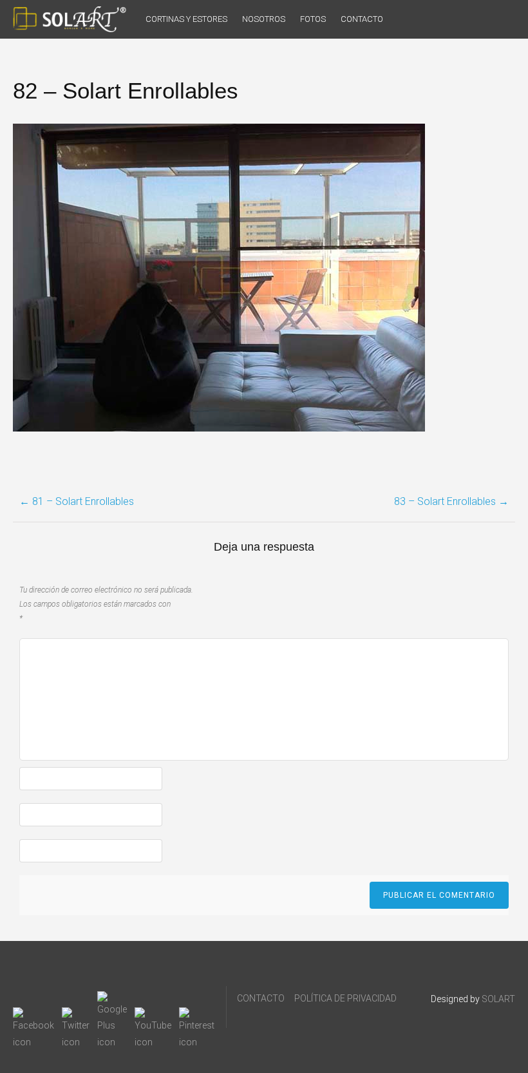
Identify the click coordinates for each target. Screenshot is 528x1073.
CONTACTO (362, 19)
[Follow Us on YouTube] (153, 1015)
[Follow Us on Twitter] (76, 1015)
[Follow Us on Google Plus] (112, 999)
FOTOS (313, 19)
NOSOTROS (263, 19)
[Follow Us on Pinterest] (196, 1015)
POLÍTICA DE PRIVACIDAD (345, 998)
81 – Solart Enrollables (76, 501)
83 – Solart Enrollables (451, 501)
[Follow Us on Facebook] (33, 1015)
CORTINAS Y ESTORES (186, 19)
